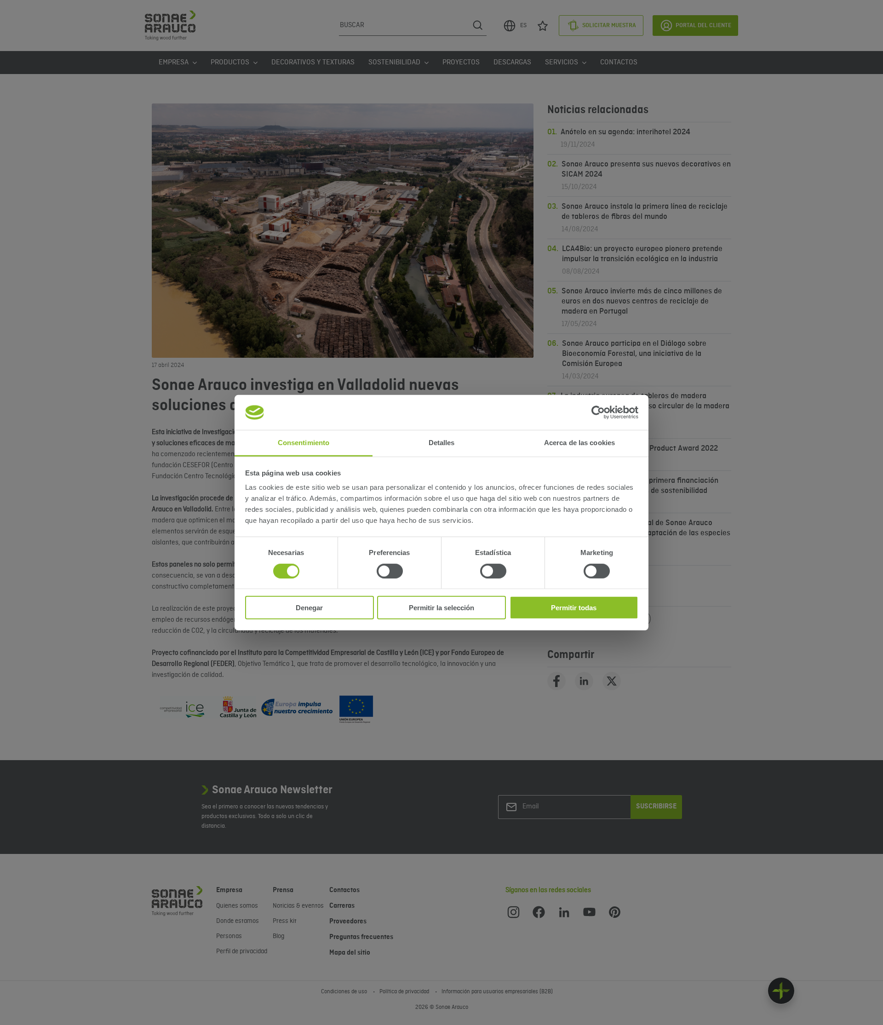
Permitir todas (573, 608)
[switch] (390, 570)
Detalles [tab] (442, 443)
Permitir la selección (441, 608)
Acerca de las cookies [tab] (579, 443)
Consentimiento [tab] (303, 443)
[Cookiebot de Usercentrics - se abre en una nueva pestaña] (598, 412)
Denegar (309, 608)
